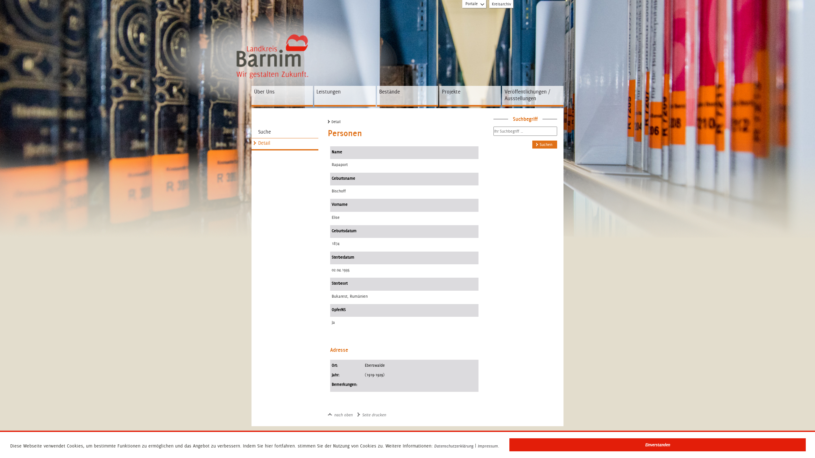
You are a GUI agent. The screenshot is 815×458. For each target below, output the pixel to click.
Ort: (335, 365)
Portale (471, 3)
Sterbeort (340, 283)
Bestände (389, 91)
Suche (264, 132)
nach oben (343, 415)
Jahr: (336, 374)
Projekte (451, 91)
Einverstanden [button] (657, 445)
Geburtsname (343, 178)
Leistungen (328, 91)
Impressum (488, 446)
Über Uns (264, 91)
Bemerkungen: (345, 384)
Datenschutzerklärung (453, 446)
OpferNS (339, 309)
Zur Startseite (269, 37)
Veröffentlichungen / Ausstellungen (527, 95)
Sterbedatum (343, 257)
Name (337, 151)
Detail (264, 143)
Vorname (340, 204)
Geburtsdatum (344, 230)
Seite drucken (374, 415)
